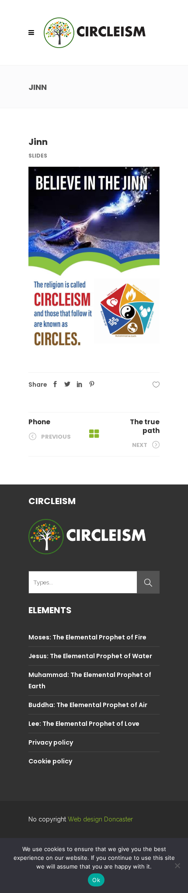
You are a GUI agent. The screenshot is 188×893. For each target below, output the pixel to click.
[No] (177, 865)
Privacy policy (50, 742)
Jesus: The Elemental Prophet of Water (90, 656)
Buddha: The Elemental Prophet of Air (87, 705)
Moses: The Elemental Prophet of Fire (87, 637)
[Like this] (156, 384)
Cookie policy (50, 761)
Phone (39, 421)
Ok (96, 879)
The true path (145, 426)
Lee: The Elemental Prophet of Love (83, 723)
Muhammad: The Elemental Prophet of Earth (89, 680)
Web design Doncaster (100, 819)
